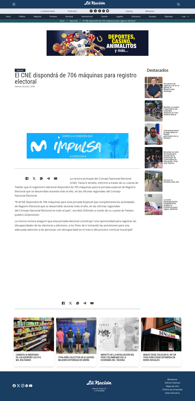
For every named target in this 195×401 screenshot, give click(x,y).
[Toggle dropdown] (188, 16)
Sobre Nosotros (172, 393)
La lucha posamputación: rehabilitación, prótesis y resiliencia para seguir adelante (171, 204)
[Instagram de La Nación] (99, 12)
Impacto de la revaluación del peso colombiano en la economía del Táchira (117, 357)
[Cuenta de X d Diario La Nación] (18, 386)
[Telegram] (48, 178)
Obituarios (135, 16)
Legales (119, 16)
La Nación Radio (48, 11)
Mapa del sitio (172, 386)
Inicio (8, 16)
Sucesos (152, 16)
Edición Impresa (172, 382)
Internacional (87, 16)
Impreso (129, 11)
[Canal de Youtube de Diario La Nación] (107, 12)
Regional (37, 16)
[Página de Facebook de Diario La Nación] (14, 386)
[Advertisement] (77, 106)
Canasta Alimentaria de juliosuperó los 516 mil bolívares (28, 357)
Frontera (53, 16)
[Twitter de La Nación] (95, 12)
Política (22, 16)
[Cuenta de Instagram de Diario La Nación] (22, 386)
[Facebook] (27, 178)
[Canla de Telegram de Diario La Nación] (26, 386)
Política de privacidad (172, 389)
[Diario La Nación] (94, 3)
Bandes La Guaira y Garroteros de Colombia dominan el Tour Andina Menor (171, 111)
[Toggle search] (178, 4)
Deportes (169, 16)
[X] (34, 178)
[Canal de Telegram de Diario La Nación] (103, 12)
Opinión (104, 16)
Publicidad (72, 11)
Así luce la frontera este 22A (171, 181)
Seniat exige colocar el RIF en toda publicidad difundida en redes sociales (159, 357)
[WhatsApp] (41, 178)
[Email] (56, 178)
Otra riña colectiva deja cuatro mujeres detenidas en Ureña (76, 358)
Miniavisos (149, 11)
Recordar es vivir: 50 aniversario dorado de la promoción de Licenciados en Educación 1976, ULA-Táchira (171, 157)
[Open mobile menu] (14, 4)
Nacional (69, 16)
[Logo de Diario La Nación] (99, 384)
